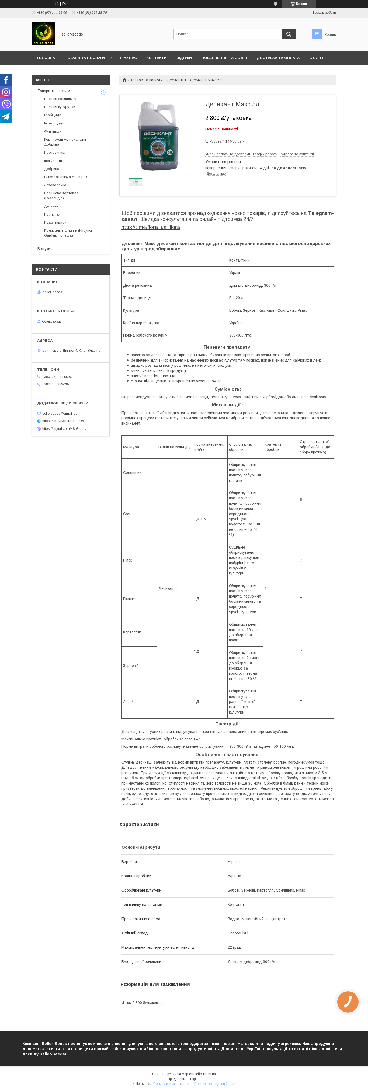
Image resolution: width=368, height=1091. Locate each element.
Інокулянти (53, 161)
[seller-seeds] (43, 44)
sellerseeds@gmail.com (61, 413)
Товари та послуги (85, 58)
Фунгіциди (52, 131)
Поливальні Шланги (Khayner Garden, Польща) (68, 232)
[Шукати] (289, 34)
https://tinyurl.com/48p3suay (64, 429)
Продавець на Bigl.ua (184, 1079)
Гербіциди (52, 115)
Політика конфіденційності (214, 1084)
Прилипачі (52, 214)
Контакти (157, 58)
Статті (316, 58)
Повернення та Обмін (224, 58)
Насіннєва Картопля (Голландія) (61, 195)
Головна (46, 58)
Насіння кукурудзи (59, 107)
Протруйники (55, 152)
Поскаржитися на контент (172, 1084)
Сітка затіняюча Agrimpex (65, 177)
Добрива (51, 169)
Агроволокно (55, 185)
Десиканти (176, 80)
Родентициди (55, 222)
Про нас (128, 58)
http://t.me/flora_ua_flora (150, 227)
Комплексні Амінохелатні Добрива (65, 141)
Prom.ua (209, 1074)
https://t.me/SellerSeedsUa (63, 421)
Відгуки (184, 58)
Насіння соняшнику (60, 99)
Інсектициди (54, 123)
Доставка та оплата (278, 58)
